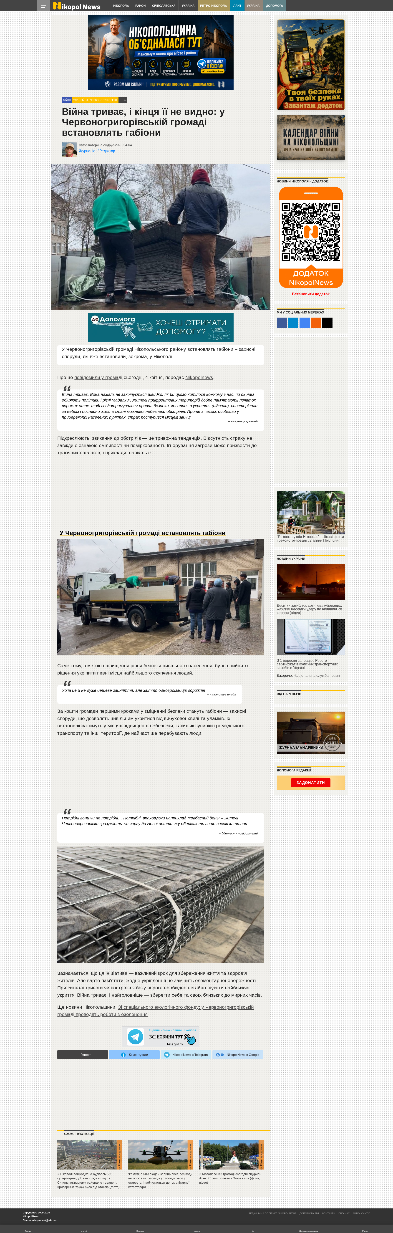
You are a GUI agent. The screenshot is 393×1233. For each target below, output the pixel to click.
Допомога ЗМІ (309, 1213)
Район (140, 6)
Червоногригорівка (103, 100)
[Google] (305, 323)
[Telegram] (293, 323)
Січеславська (163, 6)
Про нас (344, 1213)
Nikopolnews (199, 377)
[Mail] (327, 323)
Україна (188, 6)
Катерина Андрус (101, 145)
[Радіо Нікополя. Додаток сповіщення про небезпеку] (311, 64)
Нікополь (121, 6)
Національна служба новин (317, 675)
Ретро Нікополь (213, 6)
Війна (84, 100)
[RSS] (316, 323)
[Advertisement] (161, 494)
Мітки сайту (361, 1213)
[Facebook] (282, 323)
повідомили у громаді (98, 377)
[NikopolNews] (160, 1037)
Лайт (237, 6)
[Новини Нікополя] (76, 9)
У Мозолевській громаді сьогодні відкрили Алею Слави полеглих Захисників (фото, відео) (230, 1178)
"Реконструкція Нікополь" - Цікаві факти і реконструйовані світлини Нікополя (310, 538)
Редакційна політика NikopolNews (272, 1213)
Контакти (328, 1213)
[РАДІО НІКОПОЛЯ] (311, 137)
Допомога (274, 6)
